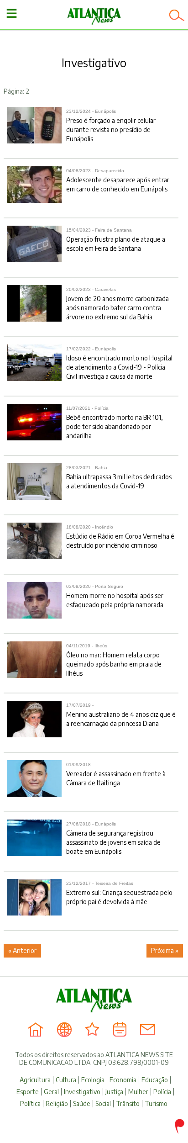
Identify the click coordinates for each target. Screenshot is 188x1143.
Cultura (66, 1080)
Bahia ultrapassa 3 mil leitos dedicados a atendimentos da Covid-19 (119, 477)
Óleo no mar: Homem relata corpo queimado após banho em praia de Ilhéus (114, 660)
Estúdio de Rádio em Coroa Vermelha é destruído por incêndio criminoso (120, 536)
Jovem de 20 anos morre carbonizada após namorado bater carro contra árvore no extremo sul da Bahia (117, 304)
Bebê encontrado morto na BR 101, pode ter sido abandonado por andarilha (114, 422)
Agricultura (35, 1080)
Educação (154, 1080)
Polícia (162, 1091)
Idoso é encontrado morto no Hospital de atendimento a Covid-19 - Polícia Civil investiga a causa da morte (119, 363)
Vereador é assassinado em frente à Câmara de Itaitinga (116, 774)
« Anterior (22, 950)
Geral (51, 1091)
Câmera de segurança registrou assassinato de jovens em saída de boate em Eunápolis (113, 838)
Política (30, 1103)
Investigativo (82, 1091)
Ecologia (92, 1080)
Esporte (27, 1091)
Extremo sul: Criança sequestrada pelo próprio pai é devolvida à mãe (119, 893)
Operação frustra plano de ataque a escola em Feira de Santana (115, 240)
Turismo (156, 1103)
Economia (123, 1080)
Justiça (114, 1091)
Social (103, 1103)
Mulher (138, 1091)
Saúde (81, 1103)
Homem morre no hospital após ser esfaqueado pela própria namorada (114, 596)
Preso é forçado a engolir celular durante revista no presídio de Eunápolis (111, 126)
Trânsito (128, 1103)
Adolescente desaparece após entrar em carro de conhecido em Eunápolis (117, 180)
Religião (57, 1103)
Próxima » (164, 950)
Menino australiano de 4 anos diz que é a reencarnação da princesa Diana (121, 715)
